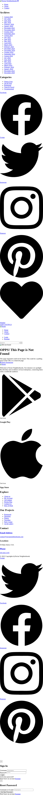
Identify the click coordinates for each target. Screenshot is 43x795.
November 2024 (9, 50)
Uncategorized (9, 89)
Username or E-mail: (7, 790)
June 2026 (7, 21)
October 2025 (8, 32)
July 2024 (7, 58)
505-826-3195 (4, 553)
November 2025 (9, 30)
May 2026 (7, 22)
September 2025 (9, 34)
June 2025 (7, 39)
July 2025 (7, 37)
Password (3, 772)
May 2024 (7, 62)
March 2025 (8, 45)
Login (6, 337)
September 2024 (9, 54)
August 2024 (8, 56)
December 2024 (9, 48)
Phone (2, 549)
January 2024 (8, 69)
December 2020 (9, 73)
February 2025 (9, 47)
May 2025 (7, 41)
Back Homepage (7, 362)
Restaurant (7, 85)
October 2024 (8, 52)
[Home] (3, 326)
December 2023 (9, 71)
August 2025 (8, 35)
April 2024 (7, 63)
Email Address (6, 533)
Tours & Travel (9, 87)
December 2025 (9, 28)
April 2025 (7, 43)
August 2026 (8, 17)
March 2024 (8, 65)
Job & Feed (8, 83)
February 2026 (9, 24)
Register (18, 779)
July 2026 (7, 19)
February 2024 (9, 67)
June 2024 (7, 60)
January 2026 (8, 26)
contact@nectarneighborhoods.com (11, 537)
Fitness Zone (8, 81)
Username (3, 770)
